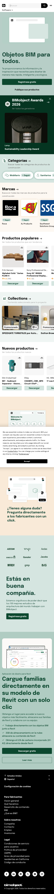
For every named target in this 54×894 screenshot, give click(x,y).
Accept (27, 461)
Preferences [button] (24, 454)
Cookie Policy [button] (12, 451)
